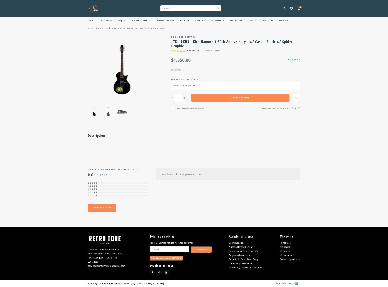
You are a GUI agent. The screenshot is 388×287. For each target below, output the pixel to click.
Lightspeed (137, 283)
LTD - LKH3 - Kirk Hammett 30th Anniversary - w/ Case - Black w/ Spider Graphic (131, 28)
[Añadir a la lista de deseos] (296, 98)
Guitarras (106, 20)
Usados (252, 20)
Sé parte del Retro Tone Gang (243, 259)
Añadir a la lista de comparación (189, 108)
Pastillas (268, 20)
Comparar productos (290, 259)
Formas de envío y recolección (243, 251)
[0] (298, 8)
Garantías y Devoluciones (241, 263)
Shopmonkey (158, 283)
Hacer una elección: (184, 79)
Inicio (91, 20)
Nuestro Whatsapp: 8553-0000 (166, 258)
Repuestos (236, 20)
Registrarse (285, 242)
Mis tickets (285, 251)
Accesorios (217, 20)
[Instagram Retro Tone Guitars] (159, 272)
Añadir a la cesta (240, 97)
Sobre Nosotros (236, 242)
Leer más (176, 69)
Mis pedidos (285, 246)
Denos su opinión (212, 50)
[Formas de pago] (278, 283)
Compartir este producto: (274, 108)
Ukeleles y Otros (141, 20)
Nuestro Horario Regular (241, 246)
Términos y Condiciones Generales (246, 267)
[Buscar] (218, 8)
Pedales (184, 20)
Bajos (121, 20)
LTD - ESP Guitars (183, 37)
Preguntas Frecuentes (239, 255)
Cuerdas (200, 20)
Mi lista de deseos (288, 255)
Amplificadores (165, 20)
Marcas (283, 20)
